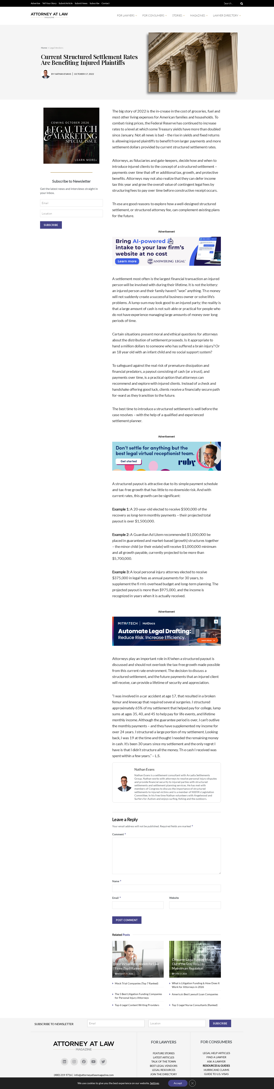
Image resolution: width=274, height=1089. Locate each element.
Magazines (197, 15)
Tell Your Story (49, 3)
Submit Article (66, 3)
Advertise (35, 3)
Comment (119, 834)
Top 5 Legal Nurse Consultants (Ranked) (195, 1005)
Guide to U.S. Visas (216, 1074)
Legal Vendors (56, 47)
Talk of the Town (163, 1061)
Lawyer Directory (225, 15)
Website (174, 897)
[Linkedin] (64, 1061)
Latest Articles (163, 1057)
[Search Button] (241, 3)
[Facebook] (84, 1061)
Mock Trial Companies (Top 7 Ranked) (136, 983)
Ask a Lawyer (216, 1061)
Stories (177, 15)
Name (117, 881)
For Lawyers (125, 15)
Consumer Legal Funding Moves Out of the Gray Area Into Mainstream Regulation (193, 964)
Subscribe (94, 3)
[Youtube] (93, 1061)
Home (44, 47)
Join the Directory (163, 1074)
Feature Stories (163, 1053)
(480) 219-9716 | (64, 1074)
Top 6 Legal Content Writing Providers (137, 1005)
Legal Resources (163, 1069)
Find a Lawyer (216, 1057)
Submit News (81, 3)
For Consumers (153, 15)
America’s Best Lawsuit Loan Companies (195, 994)
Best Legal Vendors (163, 1065)
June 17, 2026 (180, 973)
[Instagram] (74, 1061)
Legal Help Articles (216, 1053)
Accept (178, 1083)
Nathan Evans (144, 769)
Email (116, 898)
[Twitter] (103, 1061)
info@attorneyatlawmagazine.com (94, 1074)
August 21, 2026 (125, 973)
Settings (154, 1083)
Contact (105, 3)
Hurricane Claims (216, 1069)
